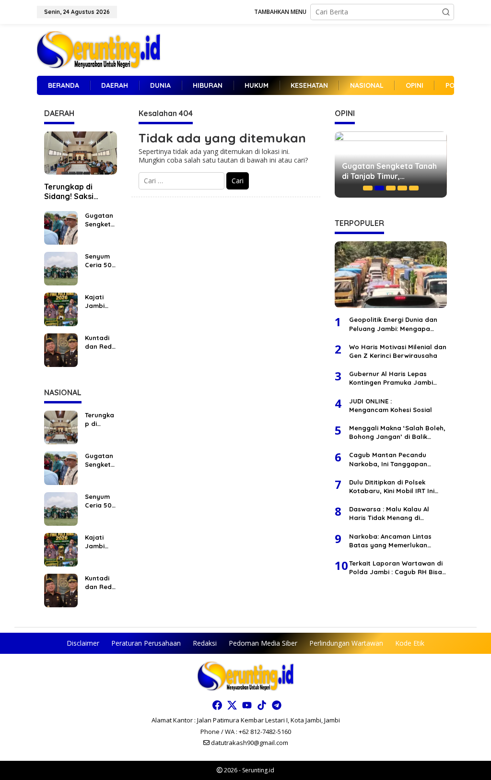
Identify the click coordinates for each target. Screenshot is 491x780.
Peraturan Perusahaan (146, 643)
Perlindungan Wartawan (346, 643)
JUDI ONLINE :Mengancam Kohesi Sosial (390, 405)
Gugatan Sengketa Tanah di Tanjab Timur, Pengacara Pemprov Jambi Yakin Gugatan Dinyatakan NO (100, 220)
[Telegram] (276, 705)
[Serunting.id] (98, 49)
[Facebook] (217, 705)
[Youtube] (247, 705)
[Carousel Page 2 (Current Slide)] (379, 188)
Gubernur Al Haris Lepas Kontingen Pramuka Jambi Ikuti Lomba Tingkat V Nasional (391, 378)
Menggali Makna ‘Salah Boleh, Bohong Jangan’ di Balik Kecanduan (397, 432)
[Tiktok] (262, 705)
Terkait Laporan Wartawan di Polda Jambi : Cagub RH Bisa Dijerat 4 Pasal (396, 567)
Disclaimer (83, 643)
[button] (446, 12)
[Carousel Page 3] (391, 188)
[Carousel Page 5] (414, 188)
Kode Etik (409, 643)
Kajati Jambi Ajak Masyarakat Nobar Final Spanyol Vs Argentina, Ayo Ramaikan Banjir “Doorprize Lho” (101, 301)
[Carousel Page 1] (368, 188)
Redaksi (205, 643)
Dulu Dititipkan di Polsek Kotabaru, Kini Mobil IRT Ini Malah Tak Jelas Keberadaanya (391, 486)
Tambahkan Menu (280, 12)
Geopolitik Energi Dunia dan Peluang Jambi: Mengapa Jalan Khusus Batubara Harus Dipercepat (397, 324)
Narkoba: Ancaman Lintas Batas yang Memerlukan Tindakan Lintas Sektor (390, 540)
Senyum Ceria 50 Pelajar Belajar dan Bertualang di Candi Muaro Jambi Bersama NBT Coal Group (100, 260)
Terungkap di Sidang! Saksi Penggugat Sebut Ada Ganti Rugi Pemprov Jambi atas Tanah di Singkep (77, 192)
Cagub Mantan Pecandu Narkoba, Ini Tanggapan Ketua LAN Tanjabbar (388, 459)
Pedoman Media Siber (263, 643)
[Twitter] (232, 705)
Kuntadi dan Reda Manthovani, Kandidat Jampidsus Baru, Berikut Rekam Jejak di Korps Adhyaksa (100, 342)
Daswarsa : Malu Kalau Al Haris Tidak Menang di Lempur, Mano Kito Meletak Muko (392, 513)
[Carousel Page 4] (402, 188)
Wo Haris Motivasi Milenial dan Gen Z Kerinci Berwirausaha (397, 351)
